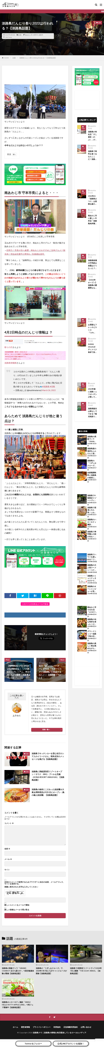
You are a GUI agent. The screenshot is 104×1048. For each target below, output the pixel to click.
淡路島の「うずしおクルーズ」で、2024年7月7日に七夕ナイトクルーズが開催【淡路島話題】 (92, 463)
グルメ (83, 149)
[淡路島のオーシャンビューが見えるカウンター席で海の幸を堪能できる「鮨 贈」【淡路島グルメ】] (82, 590)
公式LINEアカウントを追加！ (70, 1043)
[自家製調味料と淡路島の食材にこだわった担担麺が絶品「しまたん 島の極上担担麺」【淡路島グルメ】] (82, 476)
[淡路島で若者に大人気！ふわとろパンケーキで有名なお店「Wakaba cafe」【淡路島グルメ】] (82, 511)
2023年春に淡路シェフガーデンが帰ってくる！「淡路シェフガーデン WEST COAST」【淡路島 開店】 (92, 393)
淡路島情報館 (10, 363)
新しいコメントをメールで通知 (16, 905)
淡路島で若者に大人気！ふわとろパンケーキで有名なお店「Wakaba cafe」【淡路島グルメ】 (91, 510)
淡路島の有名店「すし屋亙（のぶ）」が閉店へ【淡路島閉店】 (92, 136)
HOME (6, 58)
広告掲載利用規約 (71, 1027)
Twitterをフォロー (33, 1043)
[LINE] (47, 595)
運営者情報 (25, 1027)
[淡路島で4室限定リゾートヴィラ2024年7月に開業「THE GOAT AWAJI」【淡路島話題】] (82, 499)
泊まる (83, 277)
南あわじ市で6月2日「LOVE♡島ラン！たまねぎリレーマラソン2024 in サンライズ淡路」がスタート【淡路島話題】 (91, 609)
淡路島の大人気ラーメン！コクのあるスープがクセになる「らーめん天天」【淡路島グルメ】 (91, 567)
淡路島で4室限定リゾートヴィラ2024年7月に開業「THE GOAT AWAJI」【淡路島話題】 (91, 498)
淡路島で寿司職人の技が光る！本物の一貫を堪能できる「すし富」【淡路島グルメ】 (91, 534)
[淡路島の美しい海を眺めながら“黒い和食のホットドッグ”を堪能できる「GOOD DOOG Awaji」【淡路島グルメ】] (82, 647)
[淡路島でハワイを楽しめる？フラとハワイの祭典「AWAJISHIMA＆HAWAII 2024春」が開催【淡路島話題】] (82, 558)
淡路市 (40, 35)
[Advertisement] (35, 74)
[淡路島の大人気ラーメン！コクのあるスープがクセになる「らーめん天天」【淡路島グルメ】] (82, 569)
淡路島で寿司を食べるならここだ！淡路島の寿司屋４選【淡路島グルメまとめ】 (92, 155)
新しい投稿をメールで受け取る (16, 910)
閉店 (83, 128)
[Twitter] (23, 595)
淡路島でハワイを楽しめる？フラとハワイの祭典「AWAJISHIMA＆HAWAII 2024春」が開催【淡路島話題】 (92, 557)
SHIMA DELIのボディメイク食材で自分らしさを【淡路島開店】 (92, 348)
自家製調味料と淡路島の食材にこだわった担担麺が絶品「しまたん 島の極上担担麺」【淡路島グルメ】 (91, 475)
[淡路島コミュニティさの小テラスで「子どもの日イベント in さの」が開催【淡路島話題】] (82, 580)
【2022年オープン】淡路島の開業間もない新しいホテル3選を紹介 (92, 284)
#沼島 (52, 386)
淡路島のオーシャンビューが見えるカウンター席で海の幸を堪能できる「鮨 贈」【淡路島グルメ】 (91, 589)
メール (8, 859)
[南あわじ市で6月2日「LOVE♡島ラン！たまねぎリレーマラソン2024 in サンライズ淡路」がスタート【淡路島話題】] (82, 611)
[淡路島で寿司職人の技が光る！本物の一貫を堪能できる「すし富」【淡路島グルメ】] (82, 535)
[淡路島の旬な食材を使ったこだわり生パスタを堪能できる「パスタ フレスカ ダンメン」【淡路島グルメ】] (82, 623)
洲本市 (35, 35)
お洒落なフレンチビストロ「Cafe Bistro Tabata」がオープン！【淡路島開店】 (92, 329)
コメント (9, 823)
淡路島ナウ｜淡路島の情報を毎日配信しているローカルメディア (59, 1032)
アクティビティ (83, 408)
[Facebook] (10, 595)
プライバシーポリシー (42, 1027)
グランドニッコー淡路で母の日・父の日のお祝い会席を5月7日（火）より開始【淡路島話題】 (91, 633)
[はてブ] (35, 595)
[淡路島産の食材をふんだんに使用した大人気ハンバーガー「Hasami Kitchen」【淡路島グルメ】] (82, 452)
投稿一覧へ (46, 729)
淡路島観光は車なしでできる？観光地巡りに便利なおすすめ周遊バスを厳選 (92, 412)
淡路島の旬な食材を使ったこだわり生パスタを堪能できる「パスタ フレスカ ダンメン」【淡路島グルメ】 (92, 621)
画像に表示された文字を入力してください (21, 887)
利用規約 (57, 1027)
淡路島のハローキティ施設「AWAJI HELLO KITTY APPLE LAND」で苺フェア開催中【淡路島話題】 (91, 522)
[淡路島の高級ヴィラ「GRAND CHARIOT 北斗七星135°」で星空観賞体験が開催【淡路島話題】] (82, 440)
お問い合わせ (86, 1027)
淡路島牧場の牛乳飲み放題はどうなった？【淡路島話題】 (92, 264)
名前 (7, 849)
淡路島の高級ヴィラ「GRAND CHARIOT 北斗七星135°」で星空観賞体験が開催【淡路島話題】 (92, 439)
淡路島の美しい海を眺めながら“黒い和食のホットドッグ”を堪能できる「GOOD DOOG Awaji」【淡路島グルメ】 (91, 646)
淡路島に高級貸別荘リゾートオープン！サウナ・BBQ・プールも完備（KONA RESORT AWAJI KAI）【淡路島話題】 (48, 775)
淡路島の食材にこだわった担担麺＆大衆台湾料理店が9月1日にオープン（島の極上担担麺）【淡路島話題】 (48, 792)
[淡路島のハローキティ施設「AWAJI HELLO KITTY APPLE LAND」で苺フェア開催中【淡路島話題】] (82, 523)
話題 (19, 35)
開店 (83, 212)
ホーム (15, 1027)
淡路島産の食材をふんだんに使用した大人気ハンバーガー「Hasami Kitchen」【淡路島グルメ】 (91, 451)
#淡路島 (45, 386)
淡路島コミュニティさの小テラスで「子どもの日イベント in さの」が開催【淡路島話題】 (92, 578)
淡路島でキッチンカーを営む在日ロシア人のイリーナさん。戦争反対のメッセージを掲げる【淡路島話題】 (48, 756)
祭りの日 (8, 347)
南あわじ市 (29, 35)
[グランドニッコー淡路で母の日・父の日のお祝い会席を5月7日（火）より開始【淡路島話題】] (82, 635)
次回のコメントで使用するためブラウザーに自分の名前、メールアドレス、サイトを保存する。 (34, 883)
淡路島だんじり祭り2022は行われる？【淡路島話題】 (37, 58)
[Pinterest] (60, 595)
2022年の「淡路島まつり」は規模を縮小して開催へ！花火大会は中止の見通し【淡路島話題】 (92, 200)
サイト (7, 870)
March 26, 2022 (49, 390)
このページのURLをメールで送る (35, 604)
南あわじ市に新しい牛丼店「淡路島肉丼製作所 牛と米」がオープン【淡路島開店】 (92, 219)
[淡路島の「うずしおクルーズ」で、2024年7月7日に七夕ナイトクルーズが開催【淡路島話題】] (82, 464)
